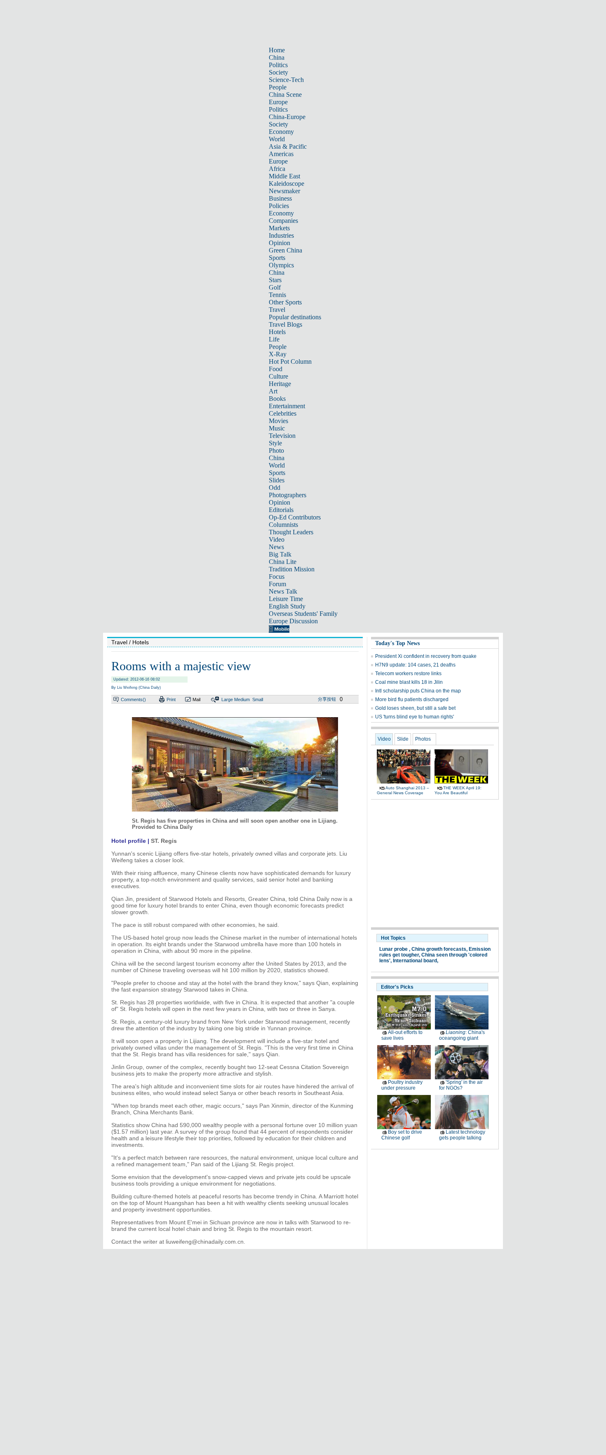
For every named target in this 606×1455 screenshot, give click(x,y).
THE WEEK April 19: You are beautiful (458, 790)
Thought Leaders (291, 532)
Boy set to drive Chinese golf (401, 1135)
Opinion (279, 242)
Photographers (287, 494)
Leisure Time (286, 598)
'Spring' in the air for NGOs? (461, 1085)
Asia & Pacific (288, 146)
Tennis (277, 294)
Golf (275, 287)
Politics (278, 64)
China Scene (285, 94)
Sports (277, 257)
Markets (279, 228)
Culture (278, 376)
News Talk (283, 591)
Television (282, 435)
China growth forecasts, (439, 949)
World (277, 139)
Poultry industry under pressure (402, 1085)
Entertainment (287, 405)
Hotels (277, 331)
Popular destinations (295, 316)
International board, (415, 961)
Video (276, 539)
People (278, 87)
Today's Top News (397, 643)
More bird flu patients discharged (412, 699)
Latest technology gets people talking (462, 1135)
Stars (275, 279)
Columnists (283, 524)
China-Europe (287, 116)
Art (273, 391)
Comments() (133, 699)
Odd (274, 487)
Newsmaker (284, 190)
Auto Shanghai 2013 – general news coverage (403, 790)
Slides (276, 480)
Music (277, 428)
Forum (277, 583)
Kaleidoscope (286, 183)
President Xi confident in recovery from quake (426, 656)
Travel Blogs (285, 324)
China (276, 57)
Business (280, 198)
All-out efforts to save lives (402, 1035)
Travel (277, 309)
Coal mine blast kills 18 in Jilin (409, 682)
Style (275, 443)
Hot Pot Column (290, 361)
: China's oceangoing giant (462, 1035)
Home (277, 50)
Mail (196, 699)
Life (274, 339)
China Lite (282, 561)
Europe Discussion (293, 621)
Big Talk (280, 554)
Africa (277, 168)
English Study (287, 606)
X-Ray (278, 354)
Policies (279, 205)
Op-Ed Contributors (295, 517)
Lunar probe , (394, 949)
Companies (283, 220)
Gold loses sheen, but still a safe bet (415, 708)
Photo (276, 450)
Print (171, 699)
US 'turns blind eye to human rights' (414, 717)
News (276, 546)
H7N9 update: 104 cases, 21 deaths (415, 665)
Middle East (284, 176)
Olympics (281, 265)
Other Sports (285, 302)
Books (277, 398)
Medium (242, 699)
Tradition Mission (292, 569)
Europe (278, 101)
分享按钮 (327, 699)
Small (257, 699)
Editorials (281, 509)
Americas (281, 153)
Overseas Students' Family (303, 613)
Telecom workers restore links (408, 673)
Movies (278, 420)
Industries (281, 235)
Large (227, 699)
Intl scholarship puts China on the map (418, 691)
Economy (281, 131)
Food (275, 368)
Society (278, 72)
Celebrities (282, 413)
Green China (285, 250)
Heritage (280, 383)
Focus (276, 576)
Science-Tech (286, 79)
